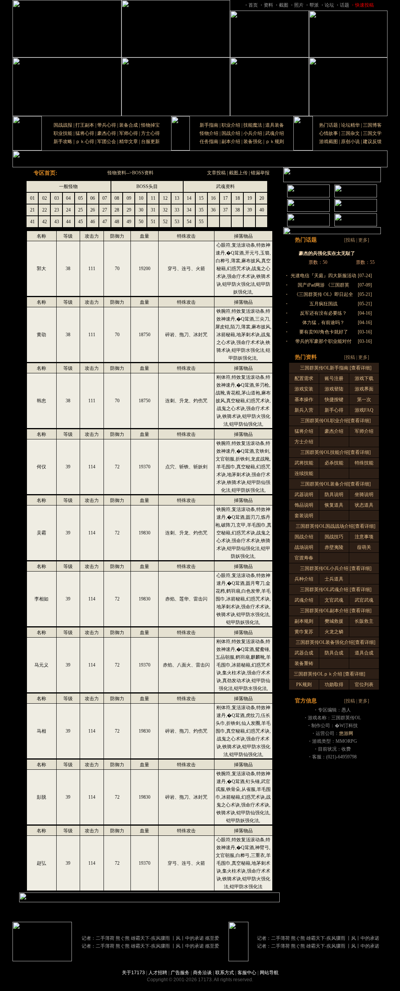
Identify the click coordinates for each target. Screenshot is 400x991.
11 (153, 198)
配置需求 (304, 378)
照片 (299, 5)
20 (261, 198)
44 (68, 221)
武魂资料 (225, 186)
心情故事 (328, 133)
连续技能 (304, 473)
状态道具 (364, 505)
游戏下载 (364, 378)
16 (213, 198)
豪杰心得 (106, 133)
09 (129, 198)
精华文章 (128, 141)
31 (153, 210)
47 (104, 221)
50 (141, 221)
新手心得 (334, 410)
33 (177, 210)
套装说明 (304, 515)
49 (129, 221)
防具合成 (334, 653)
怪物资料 (116, 173)
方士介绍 (304, 441)
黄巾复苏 (304, 631)
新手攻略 (63, 141)
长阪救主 (364, 621)
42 (44, 221)
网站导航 (269, 972)
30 (141, 210)
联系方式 (224, 972)
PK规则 (304, 684)
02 (44, 198)
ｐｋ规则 (274, 141)
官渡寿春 (304, 558)
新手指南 (209, 125)
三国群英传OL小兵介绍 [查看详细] (335, 568)
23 (56, 210)
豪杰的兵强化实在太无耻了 (327, 253)
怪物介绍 (209, 133)
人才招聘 (157, 972)
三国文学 (372, 133)
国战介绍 (230, 133)
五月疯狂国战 (323, 303)
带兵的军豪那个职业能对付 (323, 341)
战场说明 (304, 547)
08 (116, 198)
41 (32, 221)
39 (249, 210)
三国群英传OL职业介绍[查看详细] (335, 420)
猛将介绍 (304, 431)
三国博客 (372, 125)
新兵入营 (304, 410)
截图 (283, 5)
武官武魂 (364, 600)
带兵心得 (106, 125)
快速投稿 (364, 5)
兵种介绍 (304, 579)
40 (261, 210)
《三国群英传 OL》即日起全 (323, 294)
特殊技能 (364, 463)
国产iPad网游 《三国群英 (323, 285)
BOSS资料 (143, 173)
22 (44, 210)
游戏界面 (364, 389)
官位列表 (364, 684)
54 (189, 221)
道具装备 (274, 125)
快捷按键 (334, 399)
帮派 (314, 5)
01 (32, 198)
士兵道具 (334, 579)
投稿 (350, 240)
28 (116, 210)
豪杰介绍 (334, 431)
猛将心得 (84, 133)
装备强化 (252, 141)
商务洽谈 (202, 972)
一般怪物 (68, 186)
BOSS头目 (147, 186)
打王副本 (84, 125)
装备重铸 (304, 663)
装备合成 (128, 125)
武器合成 (304, 653)
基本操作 (304, 399)
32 (165, 210)
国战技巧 (334, 536)
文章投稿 (216, 173)
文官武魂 (334, 600)
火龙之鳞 (334, 631)
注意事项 (364, 536)
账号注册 (334, 378)
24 (68, 210)
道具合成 (364, 653)
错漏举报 (260, 173)
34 (189, 210)
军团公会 (106, 141)
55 (201, 221)
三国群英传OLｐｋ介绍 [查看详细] (329, 674)
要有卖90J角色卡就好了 (323, 332)
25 (80, 210)
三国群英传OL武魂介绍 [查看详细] (335, 589)
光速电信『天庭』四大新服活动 (323, 275)
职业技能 (63, 133)
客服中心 (247, 972)
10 (141, 198)
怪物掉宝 (150, 125)
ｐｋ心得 (84, 141)
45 (80, 221)
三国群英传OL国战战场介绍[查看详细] (335, 526)
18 (237, 198)
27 (104, 210)
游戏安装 (304, 389)
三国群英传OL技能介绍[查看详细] (335, 452)
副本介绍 (230, 141)
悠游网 (346, 733)
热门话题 (328, 125)
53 (177, 221)
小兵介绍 (252, 133)
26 (92, 210)
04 (68, 198)
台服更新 (150, 141)
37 (225, 210)
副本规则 (304, 621)
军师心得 (128, 133)
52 (165, 221)
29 (129, 210)
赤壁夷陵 (334, 547)
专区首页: (45, 173)
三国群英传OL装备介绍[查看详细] (335, 484)
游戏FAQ (364, 410)
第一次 (364, 399)
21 (32, 210)
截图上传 (238, 173)
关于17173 (133, 972)
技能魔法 (252, 125)
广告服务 (180, 972)
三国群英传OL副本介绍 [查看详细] (335, 610)
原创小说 (350, 141)
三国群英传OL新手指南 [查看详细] (335, 368)
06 (92, 198)
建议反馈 (372, 141)
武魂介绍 (274, 133)
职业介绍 (230, 125)
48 (116, 221)
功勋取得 (334, 684)
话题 (344, 5)
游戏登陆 (334, 389)
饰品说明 (304, 505)
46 (92, 221)
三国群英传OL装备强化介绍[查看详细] (335, 642)
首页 (253, 5)
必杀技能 (334, 463)
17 (225, 198)
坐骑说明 (364, 494)
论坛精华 (350, 125)
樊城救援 (334, 621)
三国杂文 (350, 133)
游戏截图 (328, 141)
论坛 (329, 5)
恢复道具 (334, 505)
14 (189, 198)
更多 (363, 240)
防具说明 (334, 494)
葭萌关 (364, 547)
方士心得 (150, 133)
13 (177, 198)
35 (201, 210)
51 (153, 221)
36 (213, 210)
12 (165, 198)
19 (249, 198)
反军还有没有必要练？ (323, 313)
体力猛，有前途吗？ (323, 322)
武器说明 (304, 494)
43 (56, 221)
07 (104, 198)
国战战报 (63, 125)
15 (201, 198)
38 (237, 210)
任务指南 (209, 141)
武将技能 (304, 463)
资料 (268, 5)
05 (80, 198)
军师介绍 (364, 431)
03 (56, 198)
